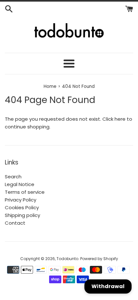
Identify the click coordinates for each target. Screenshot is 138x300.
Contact (15, 223)
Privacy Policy (20, 199)
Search (13, 176)
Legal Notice (19, 184)
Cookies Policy (22, 207)
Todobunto (67, 258)
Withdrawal (108, 286)
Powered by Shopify (99, 258)
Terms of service (25, 192)
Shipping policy (22, 215)
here (120, 119)
